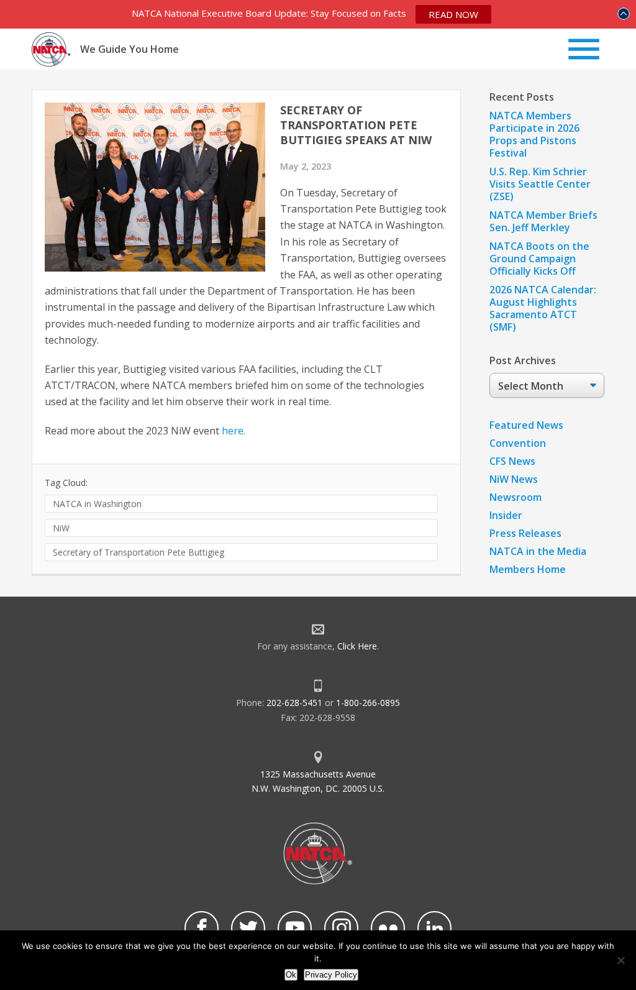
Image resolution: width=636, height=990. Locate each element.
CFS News (512, 461)
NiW (61, 528)
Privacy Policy (331, 974)
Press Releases (525, 533)
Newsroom (515, 497)
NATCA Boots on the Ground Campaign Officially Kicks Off (539, 258)
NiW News (513, 479)
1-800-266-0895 (368, 702)
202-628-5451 (294, 702)
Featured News (526, 425)
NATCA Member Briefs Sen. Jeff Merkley (543, 221)
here (232, 431)
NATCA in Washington (97, 504)
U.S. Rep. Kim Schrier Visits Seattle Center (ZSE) (540, 184)
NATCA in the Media (537, 551)
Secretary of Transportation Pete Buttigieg (138, 552)
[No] (620, 960)
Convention (517, 443)
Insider (505, 515)
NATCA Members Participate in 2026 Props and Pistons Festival (534, 134)
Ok (291, 974)
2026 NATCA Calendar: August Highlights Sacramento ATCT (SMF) (542, 308)
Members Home (527, 569)
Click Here (357, 646)
